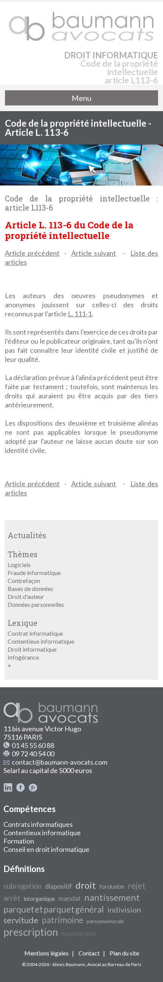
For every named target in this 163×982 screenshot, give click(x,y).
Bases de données (30, 588)
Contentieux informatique (41, 641)
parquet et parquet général (53, 909)
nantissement (112, 897)
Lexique (23, 623)
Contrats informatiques (38, 824)
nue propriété (78, 933)
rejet (137, 886)
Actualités (27, 535)
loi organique (39, 899)
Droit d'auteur (26, 596)
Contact (89, 953)
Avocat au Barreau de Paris (114, 964)
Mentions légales (46, 953)
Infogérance (23, 657)
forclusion (111, 886)
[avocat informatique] (81, 183)
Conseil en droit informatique (46, 849)
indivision (124, 909)
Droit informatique (32, 649)
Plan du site (124, 953)
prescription (30, 932)
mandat (69, 898)
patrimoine (62, 920)
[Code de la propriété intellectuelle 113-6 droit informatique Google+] (33, 789)
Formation (18, 841)
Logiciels (19, 564)
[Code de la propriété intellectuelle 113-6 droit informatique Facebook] (20, 789)
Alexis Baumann (68, 964)
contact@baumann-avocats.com (59, 762)
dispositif (58, 886)
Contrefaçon (24, 580)
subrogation (22, 886)
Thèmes (23, 554)
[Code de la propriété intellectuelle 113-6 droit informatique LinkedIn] (8, 789)
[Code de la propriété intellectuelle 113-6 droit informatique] (81, 22)
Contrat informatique (35, 633)
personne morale (105, 921)
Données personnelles (36, 604)
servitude (20, 920)
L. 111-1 (80, 314)
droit (85, 885)
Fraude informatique (34, 572)
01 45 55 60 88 (33, 745)
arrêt (11, 897)
